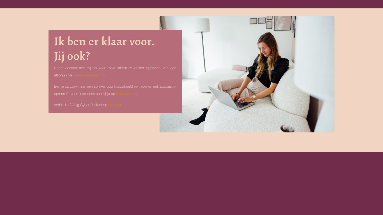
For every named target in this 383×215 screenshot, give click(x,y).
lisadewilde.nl (126, 93)
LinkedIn (114, 105)
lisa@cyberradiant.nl (89, 75)
